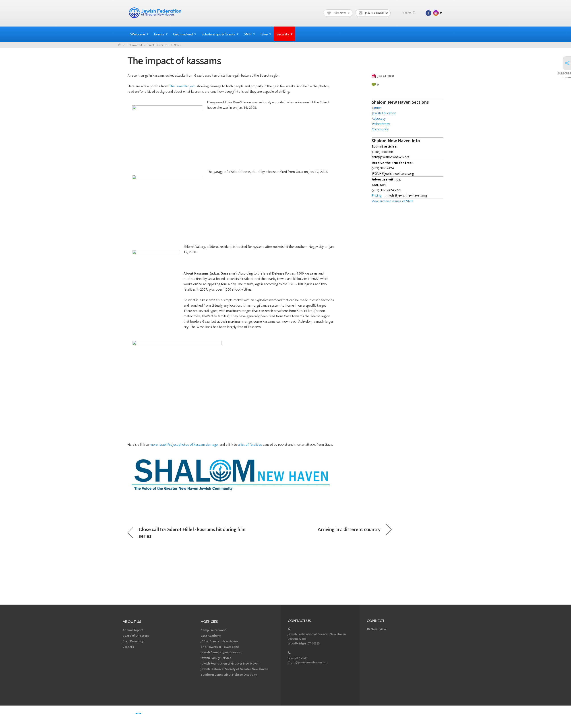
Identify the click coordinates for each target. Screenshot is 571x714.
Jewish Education (384, 113)
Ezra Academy (211, 636)
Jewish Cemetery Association (221, 652)
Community (380, 129)
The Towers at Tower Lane (220, 647)
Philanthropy (381, 124)
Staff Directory (133, 641)
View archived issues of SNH (392, 201)
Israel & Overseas (157, 45)
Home (119, 44)
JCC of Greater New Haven (219, 641)
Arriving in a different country (349, 529)
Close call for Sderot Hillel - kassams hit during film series (192, 532)
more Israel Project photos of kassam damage (184, 444)
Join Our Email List (376, 13)
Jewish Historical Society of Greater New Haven (234, 669)
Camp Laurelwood (214, 630)
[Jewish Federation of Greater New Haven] (156, 12)
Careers (128, 647)
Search (407, 13)
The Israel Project (182, 86)
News (177, 45)
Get (183, 34)
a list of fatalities (250, 444)
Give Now (339, 13)
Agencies (209, 621)
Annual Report (133, 630)
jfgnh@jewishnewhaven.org (308, 662)
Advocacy (379, 118)
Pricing (376, 195)
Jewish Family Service (216, 658)
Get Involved (134, 45)
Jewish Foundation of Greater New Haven (230, 663)
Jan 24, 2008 (385, 76)
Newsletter (379, 629)
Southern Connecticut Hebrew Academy (229, 675)
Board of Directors (136, 636)
